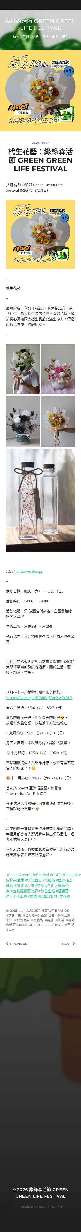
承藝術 (38, 920)
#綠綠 (32, 896)
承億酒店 (23, 920)
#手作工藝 (19, 896)
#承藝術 (48, 880)
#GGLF (55, 875)
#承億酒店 (33, 880)
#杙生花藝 (62, 896)
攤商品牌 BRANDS (55, 911)
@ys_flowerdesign (27, 571)
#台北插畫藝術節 (24, 891)
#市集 (39, 885)
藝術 (71, 925)
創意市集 (14, 915)
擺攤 (50, 920)
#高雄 (29, 885)
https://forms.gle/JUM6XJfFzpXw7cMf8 (39, 698)
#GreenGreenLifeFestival (27, 875)
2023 (14, 911)
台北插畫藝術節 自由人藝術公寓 (47, 915)
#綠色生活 (47, 891)
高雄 (11, 929)
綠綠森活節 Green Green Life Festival (40, 24)
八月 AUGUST (29, 911)
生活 (61, 920)
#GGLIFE (45, 896)
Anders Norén (49, 1207)
